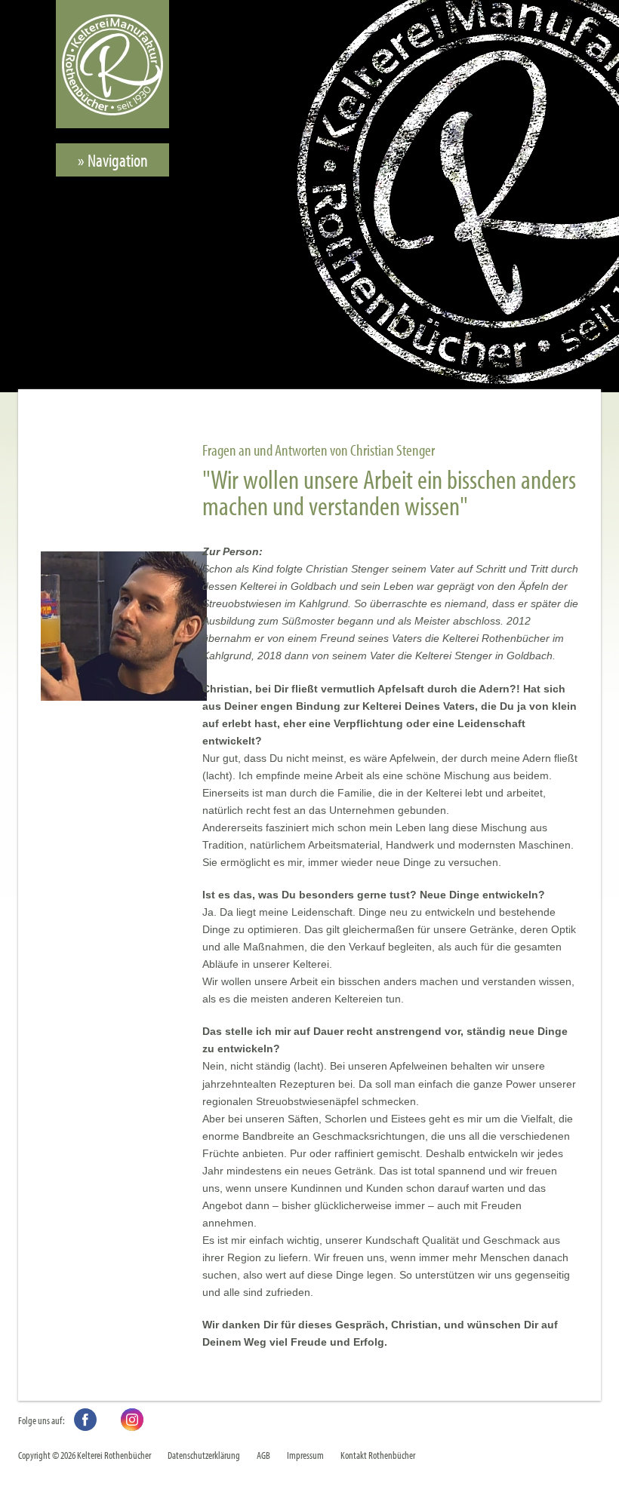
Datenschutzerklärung (204, 1455)
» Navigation (113, 160)
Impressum (305, 1455)
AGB (263, 1455)
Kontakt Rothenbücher (377, 1455)
